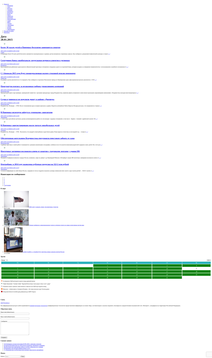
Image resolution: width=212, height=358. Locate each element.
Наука (9, 14)
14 (78, 271)
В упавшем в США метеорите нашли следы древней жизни (19, 281)
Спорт (9, 20)
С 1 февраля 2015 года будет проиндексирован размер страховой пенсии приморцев (38, 73)
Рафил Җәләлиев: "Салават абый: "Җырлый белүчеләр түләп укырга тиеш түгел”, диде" (27, 284)
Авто (8, 7)
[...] (109, 54)
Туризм (9, 23)
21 (78, 274)
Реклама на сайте (9, 31)
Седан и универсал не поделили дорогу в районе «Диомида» (27, 99)
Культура (9, 13)
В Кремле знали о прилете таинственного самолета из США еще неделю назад (24, 286)
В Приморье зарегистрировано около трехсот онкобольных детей (30, 125)
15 (107, 271)
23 (137, 274)
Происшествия (11, 19)
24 (167, 274)
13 (48, 271)
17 (167, 271)
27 (48, 277)
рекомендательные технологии (38, 305)
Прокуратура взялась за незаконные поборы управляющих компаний (32, 86)
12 (17, 271)
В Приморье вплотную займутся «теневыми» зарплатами (27, 112)
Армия (9, 26)
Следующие (7, 185)
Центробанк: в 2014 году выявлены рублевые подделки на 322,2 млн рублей (35, 164)
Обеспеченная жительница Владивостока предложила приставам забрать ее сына (38, 138)
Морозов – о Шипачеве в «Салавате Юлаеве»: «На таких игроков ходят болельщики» (26, 289)
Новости (6, 4)
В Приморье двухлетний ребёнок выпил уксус (17, 348)
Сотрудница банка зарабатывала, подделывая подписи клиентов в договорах (35, 60)
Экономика (10, 25)
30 (137, 277)
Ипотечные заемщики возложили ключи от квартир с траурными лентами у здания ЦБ (40, 151)
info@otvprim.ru (5, 303)
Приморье (10, 5)
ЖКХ (8, 22)
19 (17, 274)
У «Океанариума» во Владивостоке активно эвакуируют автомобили (23, 350)
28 (78, 277)
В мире (9, 28)
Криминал (10, 11)
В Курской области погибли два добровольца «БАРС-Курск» (19, 291)
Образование (11, 29)
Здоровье (9, 10)
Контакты (7, 32)
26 (17, 277)
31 (167, 277)
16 (137, 271)
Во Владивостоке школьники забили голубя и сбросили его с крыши (23, 347)
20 (48, 274)
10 (167, 268)
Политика (10, 17)
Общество (10, 16)
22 (107, 274)
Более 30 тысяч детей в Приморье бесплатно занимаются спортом (30, 47)
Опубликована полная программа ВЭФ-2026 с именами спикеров (22, 344)
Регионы (9, 8)
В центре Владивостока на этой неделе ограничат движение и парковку (24, 345)
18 (196, 271)
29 (107, 277)
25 (196, 274)
